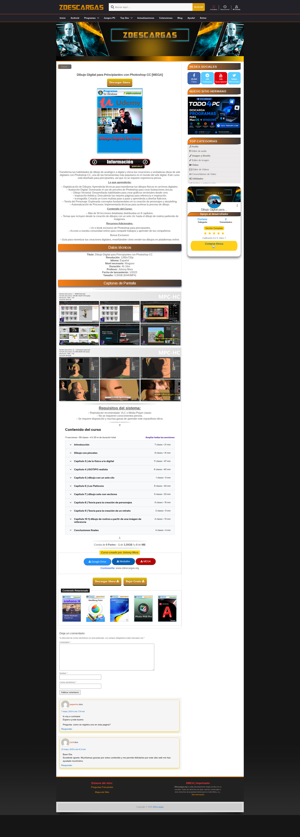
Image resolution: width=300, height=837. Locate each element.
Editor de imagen (200, 160)
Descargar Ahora (119, 82)
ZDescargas (158, 807)
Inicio (63, 18)
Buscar (198, 7)
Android (75, 18)
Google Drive (98, 561)
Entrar (203, 18)
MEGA (147, 561)
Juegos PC (109, 18)
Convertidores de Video (204, 174)
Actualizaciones (145, 18)
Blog (180, 18)
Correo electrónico (67, 682)
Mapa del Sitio (102, 792)
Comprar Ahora (214, 243)
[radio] (205, 233)
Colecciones (165, 18)
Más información (198, 795)
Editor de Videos (200, 169)
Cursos (64, 66)
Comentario (65, 642)
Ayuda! (191, 18)
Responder (66, 729)
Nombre (63, 673)
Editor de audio (199, 151)
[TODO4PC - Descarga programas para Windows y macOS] (214, 116)
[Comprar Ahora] (214, 247)
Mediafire (124, 561)
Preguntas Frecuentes (102, 787)
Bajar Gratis (134, 581)
